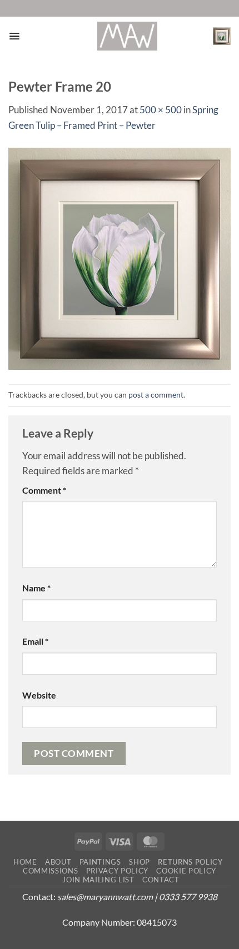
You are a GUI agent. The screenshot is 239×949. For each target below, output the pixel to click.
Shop (139, 861)
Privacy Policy (117, 870)
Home (25, 861)
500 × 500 (161, 110)
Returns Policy (190, 861)
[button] (14, 36)
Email (35, 641)
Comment (44, 490)
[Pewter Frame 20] (119, 257)
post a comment (155, 394)
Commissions (50, 870)
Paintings (100, 861)
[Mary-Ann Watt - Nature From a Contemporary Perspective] (127, 36)
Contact (161, 879)
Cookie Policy (186, 870)
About (58, 861)
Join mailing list (98, 879)
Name (36, 588)
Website (39, 695)
